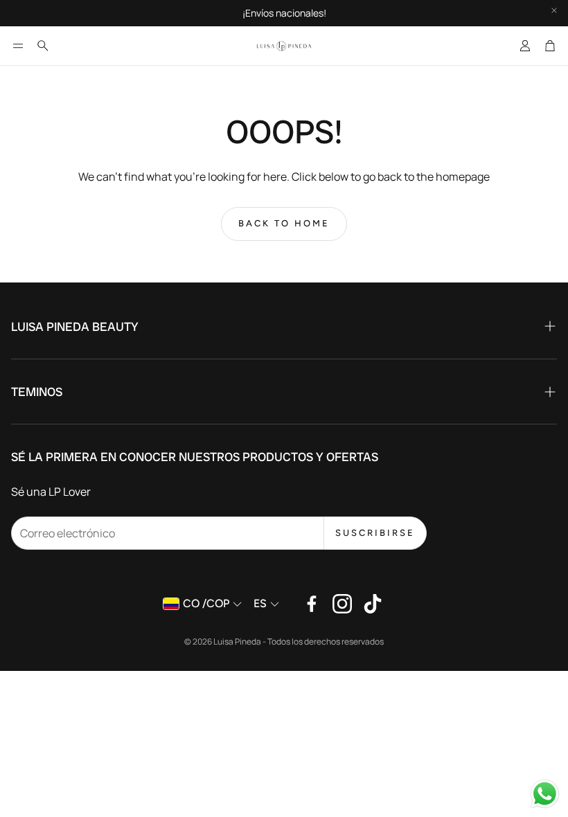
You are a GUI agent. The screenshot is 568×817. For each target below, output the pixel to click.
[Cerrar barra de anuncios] (554, 10)
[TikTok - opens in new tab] (372, 603)
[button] (18, 45)
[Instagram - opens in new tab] (342, 603)
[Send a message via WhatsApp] (545, 794)
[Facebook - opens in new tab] (311, 603)
